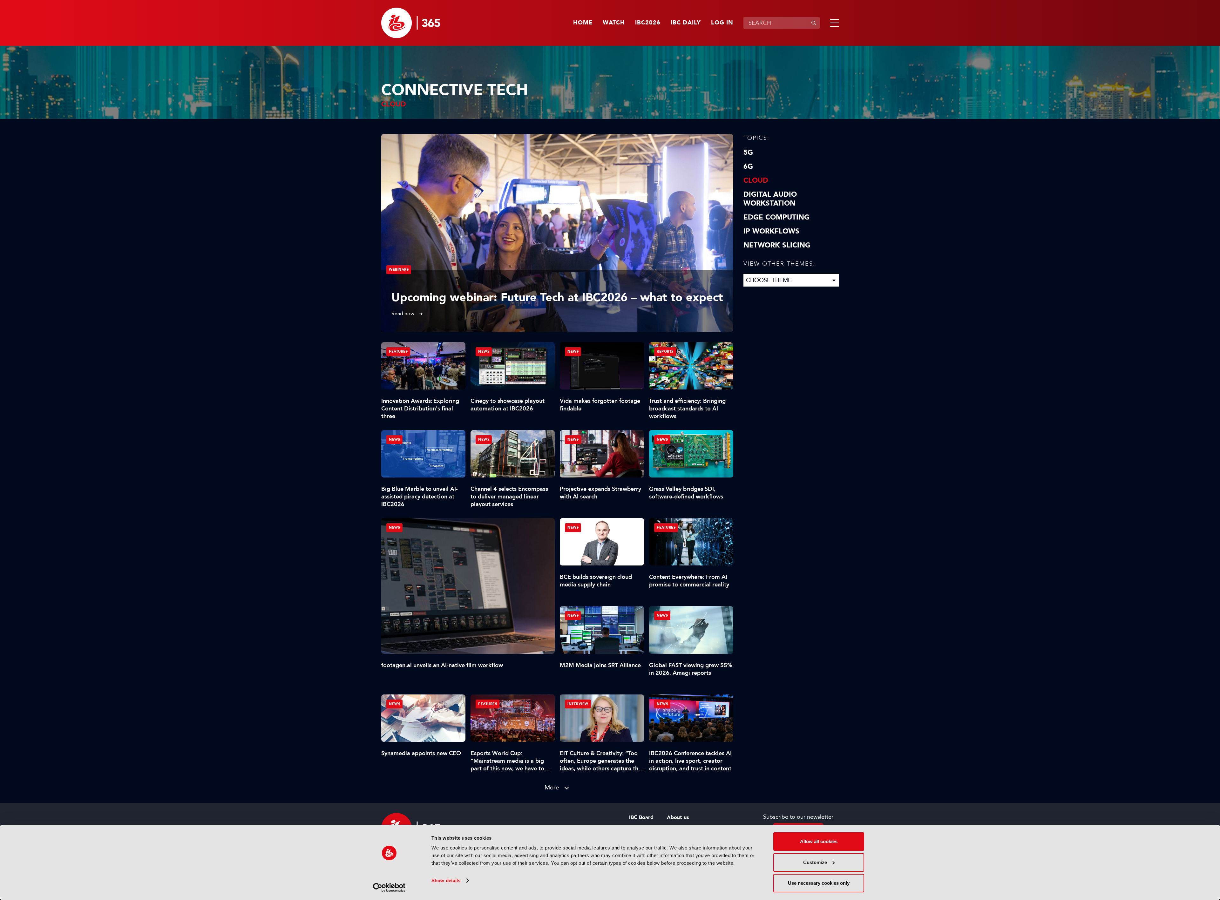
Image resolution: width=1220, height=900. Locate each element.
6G (748, 166)
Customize (815, 862)
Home (583, 23)
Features (398, 351)
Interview (577, 703)
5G (748, 152)
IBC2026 (648, 23)
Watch (614, 23)
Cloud (755, 180)
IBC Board (641, 817)
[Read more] (557, 233)
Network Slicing (776, 245)
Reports (665, 351)
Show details (445, 880)
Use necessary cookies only (819, 883)
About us (678, 817)
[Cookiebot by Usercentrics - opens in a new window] (389, 887)
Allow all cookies (818, 841)
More (552, 787)
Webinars (399, 269)
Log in (722, 23)
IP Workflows (771, 231)
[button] (833, 23)
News (394, 527)
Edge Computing (776, 217)
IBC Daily (686, 23)
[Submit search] (814, 23)
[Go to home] (410, 23)
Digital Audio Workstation (770, 199)
